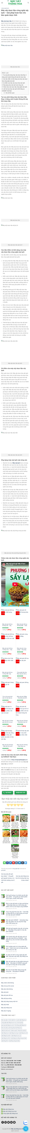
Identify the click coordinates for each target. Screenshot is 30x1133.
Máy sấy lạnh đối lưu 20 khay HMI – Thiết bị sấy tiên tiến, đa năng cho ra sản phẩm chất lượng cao (22, 625)
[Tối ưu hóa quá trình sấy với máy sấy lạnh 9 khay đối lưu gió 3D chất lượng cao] (7, 687)
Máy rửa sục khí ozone (7, 986)
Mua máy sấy (4, 1027)
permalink (3, 870)
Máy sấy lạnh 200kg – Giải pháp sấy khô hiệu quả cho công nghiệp (22, 697)
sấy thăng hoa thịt (6, 1038)
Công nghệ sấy (5, 8)
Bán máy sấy (4, 1020)
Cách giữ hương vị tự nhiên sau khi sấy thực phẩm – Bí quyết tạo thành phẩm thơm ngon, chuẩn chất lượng (17, 896)
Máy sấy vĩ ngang (6, 1011)
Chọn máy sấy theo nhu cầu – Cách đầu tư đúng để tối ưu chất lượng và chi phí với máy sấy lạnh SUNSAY (17, 913)
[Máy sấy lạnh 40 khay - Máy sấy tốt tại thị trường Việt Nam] (7, 736)
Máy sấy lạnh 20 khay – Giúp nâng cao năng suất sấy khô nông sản (22, 745)
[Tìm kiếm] (28, 2)
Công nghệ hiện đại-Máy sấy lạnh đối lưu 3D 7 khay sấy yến (22, 673)
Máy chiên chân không (7, 983)
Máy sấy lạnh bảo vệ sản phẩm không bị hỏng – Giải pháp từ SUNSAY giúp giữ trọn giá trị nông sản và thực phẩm (17, 963)
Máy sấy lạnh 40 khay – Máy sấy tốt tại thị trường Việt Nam (7, 745)
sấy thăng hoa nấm (6, 1035)
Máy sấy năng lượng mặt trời (9, 1001)
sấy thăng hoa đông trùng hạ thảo (18, 1038)
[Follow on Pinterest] (14, 1122)
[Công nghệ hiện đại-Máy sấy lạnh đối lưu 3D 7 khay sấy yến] (22, 663)
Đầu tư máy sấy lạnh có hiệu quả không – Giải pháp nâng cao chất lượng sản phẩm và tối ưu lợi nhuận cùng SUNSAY (17, 905)
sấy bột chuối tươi (6, 1030)
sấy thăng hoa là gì (13, 1033)
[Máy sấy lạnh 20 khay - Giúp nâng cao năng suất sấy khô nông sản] (22, 736)
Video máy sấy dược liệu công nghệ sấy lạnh (15, 87)
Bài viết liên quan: (10, 93)
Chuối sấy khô (12, 1020)
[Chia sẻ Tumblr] (22, 862)
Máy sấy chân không (7, 989)
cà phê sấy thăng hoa (21, 1020)
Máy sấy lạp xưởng (6, 998)
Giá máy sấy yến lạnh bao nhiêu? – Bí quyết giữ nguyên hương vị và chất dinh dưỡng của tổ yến (7, 878)
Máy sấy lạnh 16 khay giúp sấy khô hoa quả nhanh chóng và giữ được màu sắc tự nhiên (7, 721)
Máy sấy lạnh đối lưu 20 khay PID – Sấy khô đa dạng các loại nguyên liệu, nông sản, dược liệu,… (7, 625)
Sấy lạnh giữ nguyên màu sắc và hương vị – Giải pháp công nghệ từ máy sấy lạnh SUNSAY (17, 930)
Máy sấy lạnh (4, 992)
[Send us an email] (11, 1122)
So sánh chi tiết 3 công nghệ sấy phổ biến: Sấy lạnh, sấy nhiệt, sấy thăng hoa (17, 955)
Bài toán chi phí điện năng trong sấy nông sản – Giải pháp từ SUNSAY (16, 970)
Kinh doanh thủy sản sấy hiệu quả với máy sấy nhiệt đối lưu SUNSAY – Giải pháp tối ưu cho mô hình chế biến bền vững (16, 939)
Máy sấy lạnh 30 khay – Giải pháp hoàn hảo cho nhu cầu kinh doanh (22, 721)
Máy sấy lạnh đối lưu (7, 995)
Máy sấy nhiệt (5, 1004)
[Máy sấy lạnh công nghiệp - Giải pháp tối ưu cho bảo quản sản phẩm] (22, 639)
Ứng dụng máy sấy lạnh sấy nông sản (13, 85)
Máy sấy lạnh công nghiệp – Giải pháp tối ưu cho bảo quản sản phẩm (22, 649)
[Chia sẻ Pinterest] (13, 862)
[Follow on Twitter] (8, 1122)
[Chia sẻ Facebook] (7, 862)
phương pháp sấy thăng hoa (15, 1027)
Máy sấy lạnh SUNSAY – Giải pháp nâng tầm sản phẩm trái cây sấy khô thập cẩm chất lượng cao (17, 921)
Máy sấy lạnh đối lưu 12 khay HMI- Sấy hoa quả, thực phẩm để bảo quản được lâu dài (7, 673)
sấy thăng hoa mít (23, 1033)
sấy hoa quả (14, 1030)
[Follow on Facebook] (2, 1122)
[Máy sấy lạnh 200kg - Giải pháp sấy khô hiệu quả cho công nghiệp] (22, 687)
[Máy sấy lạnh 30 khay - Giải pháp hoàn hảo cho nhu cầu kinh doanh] (22, 712)
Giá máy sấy (20, 1022)
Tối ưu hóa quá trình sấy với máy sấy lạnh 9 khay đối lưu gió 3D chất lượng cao (7, 697)
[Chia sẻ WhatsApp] (4, 862)
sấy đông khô (5, 1040)
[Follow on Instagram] (5, 1122)
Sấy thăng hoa (5, 1033)
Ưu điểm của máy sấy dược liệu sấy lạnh (14, 83)
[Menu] (2, 3)
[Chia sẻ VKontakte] (16, 862)
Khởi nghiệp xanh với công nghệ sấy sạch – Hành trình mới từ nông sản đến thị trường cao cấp (17, 948)
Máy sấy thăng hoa (6, 1007)
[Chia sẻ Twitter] (10, 862)
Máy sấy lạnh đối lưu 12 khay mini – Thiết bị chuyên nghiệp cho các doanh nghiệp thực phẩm (7, 649)
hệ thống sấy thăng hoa (20, 1025)
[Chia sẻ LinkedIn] (19, 862)
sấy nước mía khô (22, 1030)
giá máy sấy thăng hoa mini (8, 1025)
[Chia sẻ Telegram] (25, 862)
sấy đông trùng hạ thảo (14, 1040)
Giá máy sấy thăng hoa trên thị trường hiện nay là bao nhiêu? (22, 878)
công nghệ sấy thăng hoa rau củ (9, 1022)
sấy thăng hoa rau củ (16, 1035)
